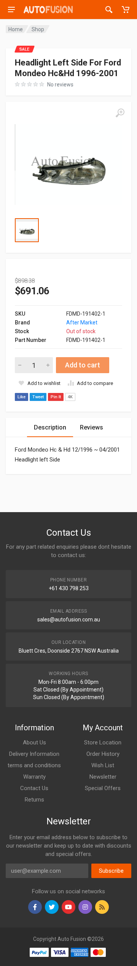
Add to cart (82, 365)
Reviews (91, 427)
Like (21, 396)
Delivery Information (34, 753)
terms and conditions (34, 765)
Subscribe (111, 870)
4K (70, 396)
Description (50, 427)
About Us (34, 742)
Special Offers (103, 788)
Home (15, 29)
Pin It (56, 396)
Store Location (102, 742)
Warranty (34, 776)
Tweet (38, 396)
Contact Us (34, 788)
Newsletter (102, 776)
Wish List (102, 765)
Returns (34, 799)
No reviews (60, 84)
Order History (102, 753)
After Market (81, 322)
